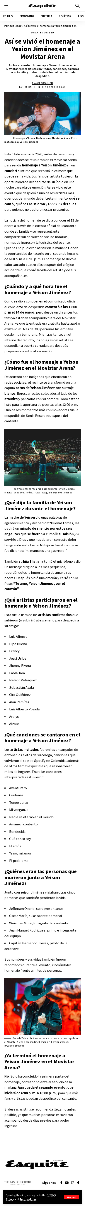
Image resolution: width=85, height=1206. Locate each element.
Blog (19, 25)
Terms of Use (28, 1199)
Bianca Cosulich (42, 83)
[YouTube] (67, 1183)
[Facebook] (61, 1183)
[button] (71, 1197)
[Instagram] (72, 1183)
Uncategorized (42, 32)
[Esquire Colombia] (43, 5)
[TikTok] (78, 1183)
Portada (9, 25)
